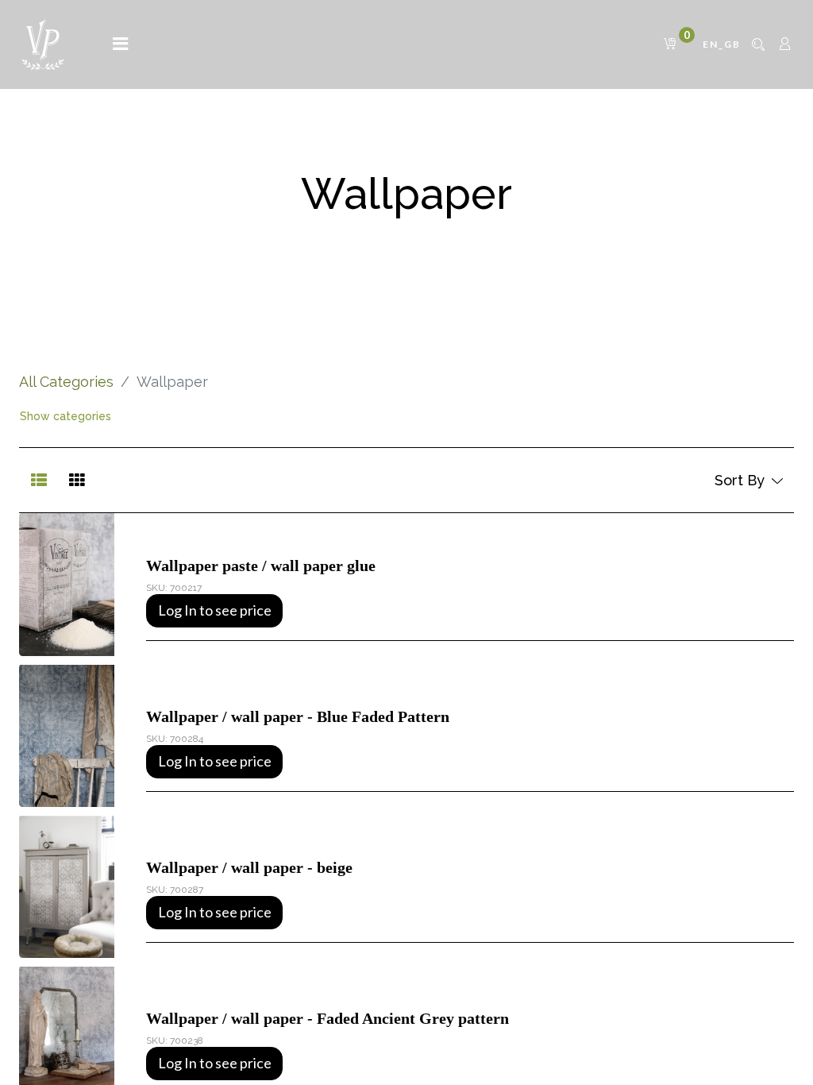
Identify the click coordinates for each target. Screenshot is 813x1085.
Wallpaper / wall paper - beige (249, 867)
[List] (38, 480)
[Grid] (76, 480)
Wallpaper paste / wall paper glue (261, 565)
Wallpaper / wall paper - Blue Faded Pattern (297, 716)
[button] (748, 480)
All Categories (66, 381)
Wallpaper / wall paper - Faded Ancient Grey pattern (327, 1018)
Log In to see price (215, 610)
